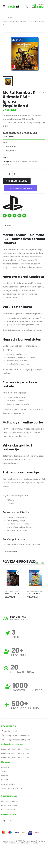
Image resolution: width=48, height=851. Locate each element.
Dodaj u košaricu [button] (18, 572)
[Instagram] (3, 821)
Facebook (5, 215)
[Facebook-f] (10, 821)
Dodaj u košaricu (18, 181)
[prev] (39, 92)
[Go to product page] (13, 578)
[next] (43, 92)
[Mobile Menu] (5, 6)
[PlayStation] (13, 203)
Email (24, 215)
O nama (4, 775)
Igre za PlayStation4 (19, 162)
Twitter (9, 215)
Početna (5, 767)
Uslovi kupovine (8, 809)
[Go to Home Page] (3, 18)
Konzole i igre (33, 162)
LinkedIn (14, 215)
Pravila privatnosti (9, 805)
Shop (3, 771)
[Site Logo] (13, 6)
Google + (19, 215)
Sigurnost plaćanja (9, 801)
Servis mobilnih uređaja (11, 788)
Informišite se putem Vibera (22, 188)
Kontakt (4, 780)
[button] (26, 6)
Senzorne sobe (8, 784)
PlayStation (7, 165)
